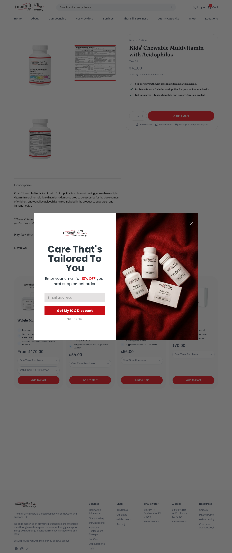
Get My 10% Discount (75, 310)
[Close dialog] (191, 223)
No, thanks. (75, 318)
